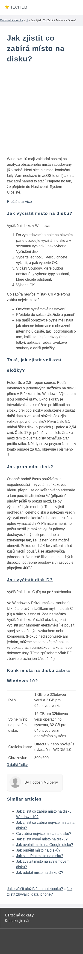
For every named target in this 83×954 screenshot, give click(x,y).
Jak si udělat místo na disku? (39, 856)
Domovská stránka (11, 20)
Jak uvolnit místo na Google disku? (44, 845)
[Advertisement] (41, 111)
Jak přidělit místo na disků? (38, 850)
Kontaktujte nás (17, 921)
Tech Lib (18, 7)
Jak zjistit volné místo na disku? (42, 839)
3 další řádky (17, 765)
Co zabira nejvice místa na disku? (43, 834)
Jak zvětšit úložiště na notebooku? (35, 889)
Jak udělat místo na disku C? (39, 872)
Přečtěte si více (19, 202)
